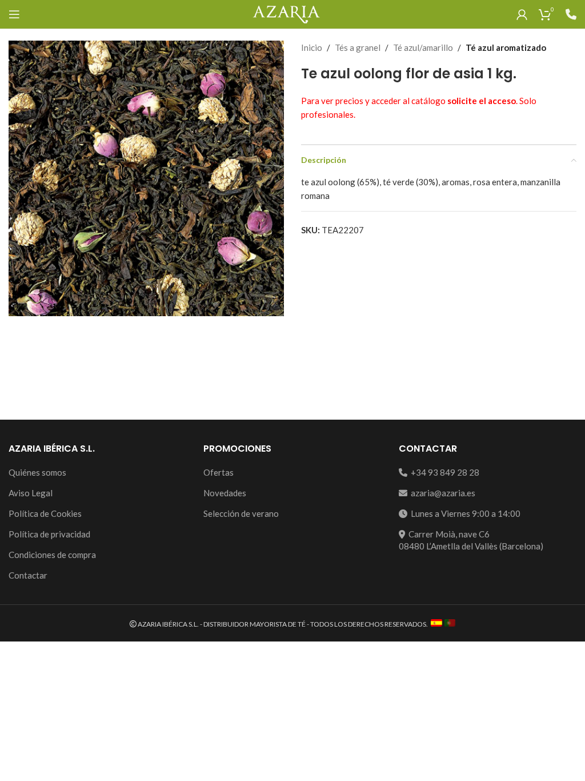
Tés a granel (357, 47)
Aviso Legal (31, 493)
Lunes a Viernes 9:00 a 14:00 (463, 513)
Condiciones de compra (52, 554)
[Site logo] (286, 13)
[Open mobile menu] (14, 14)
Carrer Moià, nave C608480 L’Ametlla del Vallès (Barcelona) (471, 540)
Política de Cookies (45, 513)
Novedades (224, 493)
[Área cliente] (522, 14)
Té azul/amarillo (423, 47)
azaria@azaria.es (441, 493)
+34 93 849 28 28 (443, 472)
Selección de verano (241, 513)
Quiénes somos (37, 472)
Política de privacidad (49, 534)
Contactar (28, 575)
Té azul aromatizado (506, 47)
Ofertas (218, 472)
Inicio (311, 47)
